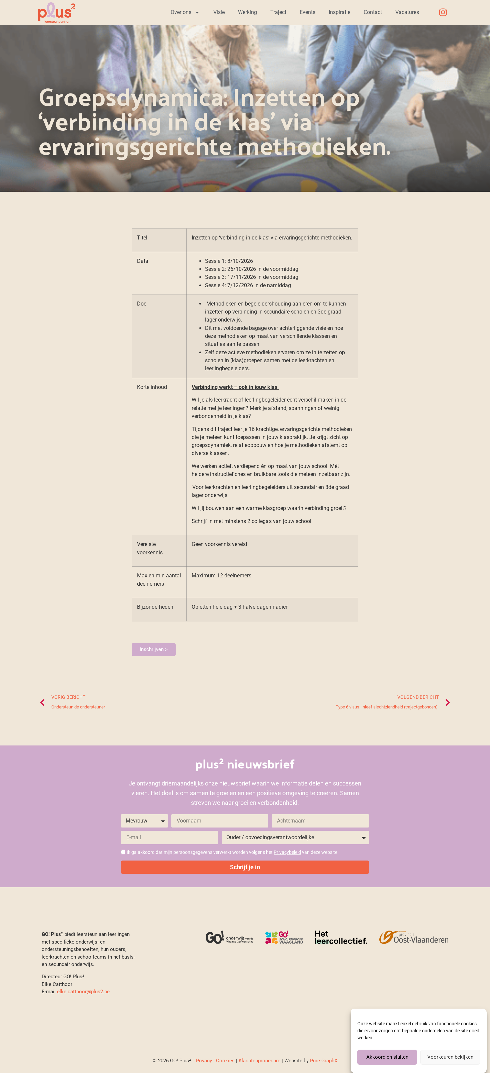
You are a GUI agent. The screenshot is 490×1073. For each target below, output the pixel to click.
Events (307, 12)
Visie (219, 12)
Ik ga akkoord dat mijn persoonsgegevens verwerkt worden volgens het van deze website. (233, 852)
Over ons (181, 12)
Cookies (225, 1061)
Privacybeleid (287, 852)
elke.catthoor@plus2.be (83, 992)
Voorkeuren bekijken (450, 1057)
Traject (278, 12)
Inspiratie (339, 12)
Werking (247, 12)
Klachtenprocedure (259, 1061)
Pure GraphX (323, 1061)
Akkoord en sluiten (387, 1057)
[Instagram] (443, 12)
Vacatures (407, 12)
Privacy (204, 1061)
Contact (373, 12)
